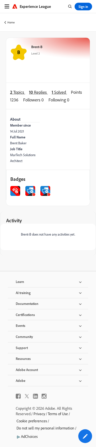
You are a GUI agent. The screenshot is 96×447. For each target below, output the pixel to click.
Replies (38, 92)
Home (11, 22)
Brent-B (36, 47)
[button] (85, 436)
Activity (14, 220)
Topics (17, 92)
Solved (59, 92)
